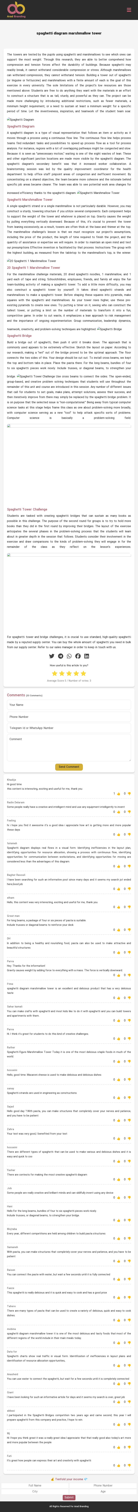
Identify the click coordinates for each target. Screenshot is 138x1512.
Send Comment (69, 767)
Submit (69, 1498)
